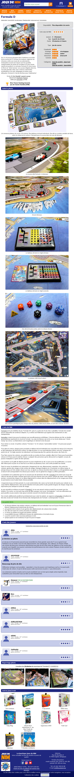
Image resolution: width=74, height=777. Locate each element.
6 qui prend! (46, 708)
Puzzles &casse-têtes (59, 11)
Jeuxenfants (12, 11)
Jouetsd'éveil (28, 11)
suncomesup (15, 555)
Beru (12, 594)
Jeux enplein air (69, 11)
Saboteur (10, 748)
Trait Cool (64, 726)
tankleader (14, 649)
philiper (13, 608)
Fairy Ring (10, 726)
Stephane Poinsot (22, 78)
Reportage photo (26, 20)
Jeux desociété (4, 11)
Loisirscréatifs (21, 11)
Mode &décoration (48, 11)
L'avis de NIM (11, 20)
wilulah (13, 635)
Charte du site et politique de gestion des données (26, 769)
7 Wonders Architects (28, 748)
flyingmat (14, 580)
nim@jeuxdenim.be (60, 768)
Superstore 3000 (46, 726)
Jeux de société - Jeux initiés (61, 65)
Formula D (4, 431)
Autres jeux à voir (35, 20)
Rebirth (28, 708)
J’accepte (45, 775)
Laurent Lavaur (25, 76)
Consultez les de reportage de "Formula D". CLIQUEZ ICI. (37, 666)
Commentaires (43, 20)
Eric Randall (16, 76)
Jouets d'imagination (37, 11)
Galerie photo (4, 20)
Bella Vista (64, 708)
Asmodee (4, 437)
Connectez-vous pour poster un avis (37, 526)
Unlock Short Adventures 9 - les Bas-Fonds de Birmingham (28, 728)
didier (13, 530)
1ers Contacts (9, 708)
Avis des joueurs (18, 20)
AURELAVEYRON (16, 621)
